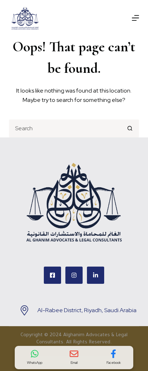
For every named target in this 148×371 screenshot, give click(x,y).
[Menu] (135, 18)
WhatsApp (34, 362)
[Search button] (130, 128)
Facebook (113, 362)
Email (74, 362)
